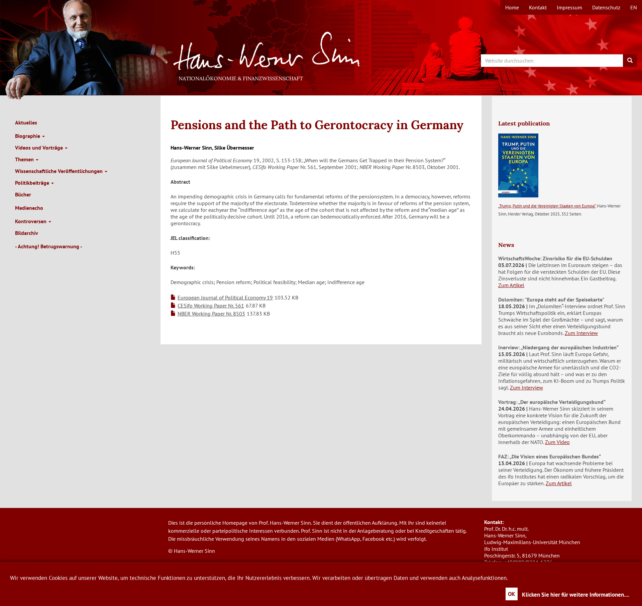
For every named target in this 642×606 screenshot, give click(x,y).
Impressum (569, 7)
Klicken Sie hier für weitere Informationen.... (575, 594)
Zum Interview (581, 333)
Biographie (28, 136)
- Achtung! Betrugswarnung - (48, 246)
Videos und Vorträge (39, 147)
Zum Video (557, 442)
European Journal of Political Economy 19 (225, 297)
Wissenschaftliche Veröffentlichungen (59, 171)
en (633, 7)
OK (511, 594)
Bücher (23, 194)
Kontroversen (31, 221)
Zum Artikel (511, 285)
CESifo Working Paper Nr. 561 (211, 305)
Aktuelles (26, 122)
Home (512, 7)
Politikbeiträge (32, 182)
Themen (25, 159)
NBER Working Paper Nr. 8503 (211, 313)
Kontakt (538, 7)
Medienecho (29, 207)
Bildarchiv (26, 233)
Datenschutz (606, 7)
